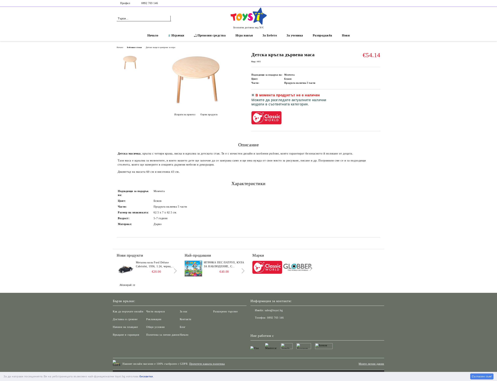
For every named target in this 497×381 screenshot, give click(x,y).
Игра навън (244, 35)
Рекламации (154, 319)
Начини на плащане (125, 327)
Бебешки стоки (134, 47)
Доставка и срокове (125, 319)
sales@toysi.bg (274, 310)
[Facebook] (378, 3)
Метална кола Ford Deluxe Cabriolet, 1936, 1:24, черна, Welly (153, 264)
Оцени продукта (209, 114)
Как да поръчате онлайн (128, 311)
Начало (152, 35)
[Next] (174, 270)
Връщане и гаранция (126, 334)
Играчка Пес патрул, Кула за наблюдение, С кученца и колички (224, 264)
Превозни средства (211, 35)
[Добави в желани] (377, 101)
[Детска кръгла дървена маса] (196, 104)
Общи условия (155, 327)
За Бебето (269, 35)
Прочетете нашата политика (207, 363)
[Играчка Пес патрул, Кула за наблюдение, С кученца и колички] (193, 269)
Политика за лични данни (162, 334)
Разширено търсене (225, 311)
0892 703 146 (149, 3)
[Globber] (298, 267)
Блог (183, 327)
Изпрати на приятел (184, 114)
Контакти (185, 319)
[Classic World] (267, 268)
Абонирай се (127, 285)
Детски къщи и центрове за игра (160, 47)
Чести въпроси (155, 311)
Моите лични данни (371, 363)
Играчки (177, 35)
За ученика (295, 35)
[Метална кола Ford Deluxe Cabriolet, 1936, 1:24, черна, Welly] (125, 269)
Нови (346, 35)
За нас (184, 311)
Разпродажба (322, 35)
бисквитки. (146, 376)
